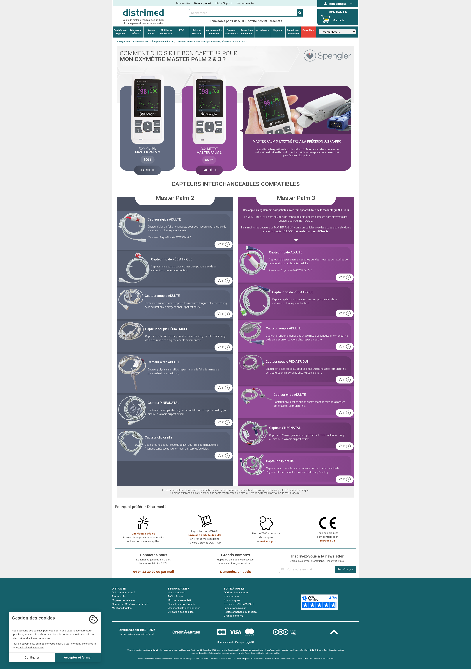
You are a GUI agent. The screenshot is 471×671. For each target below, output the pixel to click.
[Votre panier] (325, 19)
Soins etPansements (231, 32)
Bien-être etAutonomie (293, 32)
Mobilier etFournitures (166, 32)
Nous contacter (245, 3)
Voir (220, 244)
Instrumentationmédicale (214, 32)
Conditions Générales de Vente (130, 604)
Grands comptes (233, 615)
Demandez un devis (235, 572)
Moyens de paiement (124, 600)
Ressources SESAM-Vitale (239, 604)
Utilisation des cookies (181, 611)
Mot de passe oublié (179, 600)
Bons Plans (308, 30)
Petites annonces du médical (240, 611)
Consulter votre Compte (182, 604)
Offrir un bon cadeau (236, 592)
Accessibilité (183, 3)
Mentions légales (122, 607)
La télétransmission (235, 607)
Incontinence (262, 30)
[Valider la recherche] (300, 13)
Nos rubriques (232, 600)
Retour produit (202, 3)
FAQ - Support (223, 3)
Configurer (31, 657)
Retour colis (119, 596)
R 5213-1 (312, 649)
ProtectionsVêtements (247, 32)
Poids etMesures (196, 32)
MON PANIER (338, 12)
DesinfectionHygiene (120, 32)
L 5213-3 (155, 649)
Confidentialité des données (184, 607)
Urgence (277, 30)
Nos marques (231, 596)
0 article (338, 20)
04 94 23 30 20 (144, 572)
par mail (167, 572)
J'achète (147, 170)
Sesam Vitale (151, 32)
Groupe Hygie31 (244, 642)
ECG (181, 30)
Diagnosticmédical (135, 32)
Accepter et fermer (78, 657)
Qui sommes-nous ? (123, 592)
